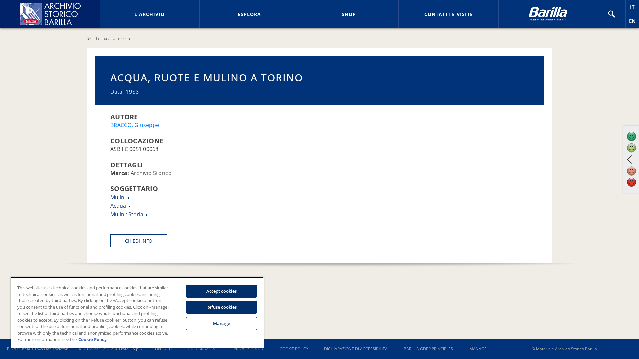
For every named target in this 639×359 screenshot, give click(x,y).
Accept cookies (221, 291)
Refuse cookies (221, 307)
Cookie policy (294, 349)
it (634, 8)
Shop (349, 14)
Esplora (249, 14)
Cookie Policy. (93, 339)
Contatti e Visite (448, 14)
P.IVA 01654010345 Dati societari (38, 349)
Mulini (118, 197)
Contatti (162, 349)
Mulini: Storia (127, 214)
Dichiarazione (203, 349)
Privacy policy (249, 349)
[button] (611, 14)
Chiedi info (138, 241)
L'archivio (149, 14)
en (634, 23)
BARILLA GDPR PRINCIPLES (428, 349)
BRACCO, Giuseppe (134, 125)
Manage (478, 349)
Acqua (118, 205)
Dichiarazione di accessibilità (356, 349)
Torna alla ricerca (112, 38)
